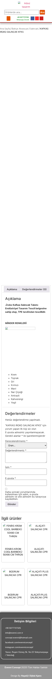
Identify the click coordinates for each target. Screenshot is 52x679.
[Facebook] (32, 18)
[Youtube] (41, 18)
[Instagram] (37, 18)
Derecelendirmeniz (16, 441)
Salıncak (34, 28)
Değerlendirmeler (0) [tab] (34, 289)
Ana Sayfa (5, 28)
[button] (8, 18)
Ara (42, 12)
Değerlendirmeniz (15, 450)
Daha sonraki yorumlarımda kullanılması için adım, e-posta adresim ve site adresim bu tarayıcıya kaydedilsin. (25, 495)
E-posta (10, 478)
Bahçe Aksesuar (20, 28)
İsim (8, 467)
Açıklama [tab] (12, 289)
